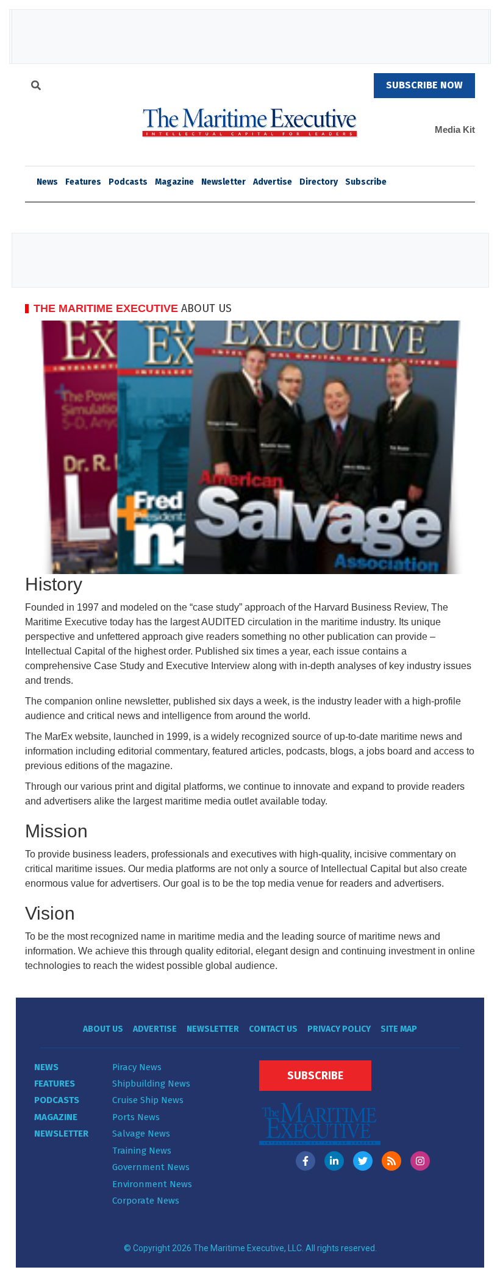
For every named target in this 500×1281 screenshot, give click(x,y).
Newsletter (223, 182)
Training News (141, 1150)
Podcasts (128, 182)
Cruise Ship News (148, 1100)
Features (83, 182)
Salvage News (141, 1133)
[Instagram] (420, 1161)
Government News (151, 1167)
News (46, 1067)
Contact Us (273, 1029)
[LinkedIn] (334, 1161)
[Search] (36, 87)
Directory (318, 182)
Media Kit (455, 129)
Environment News (152, 1184)
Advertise (272, 182)
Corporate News (145, 1200)
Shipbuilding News (151, 1083)
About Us (103, 1029)
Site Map (398, 1029)
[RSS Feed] (391, 1161)
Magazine (174, 182)
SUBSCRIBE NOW (424, 85)
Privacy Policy (339, 1029)
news (47, 182)
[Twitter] (363, 1161)
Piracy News (137, 1067)
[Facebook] (305, 1161)
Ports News (136, 1117)
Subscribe (366, 182)
